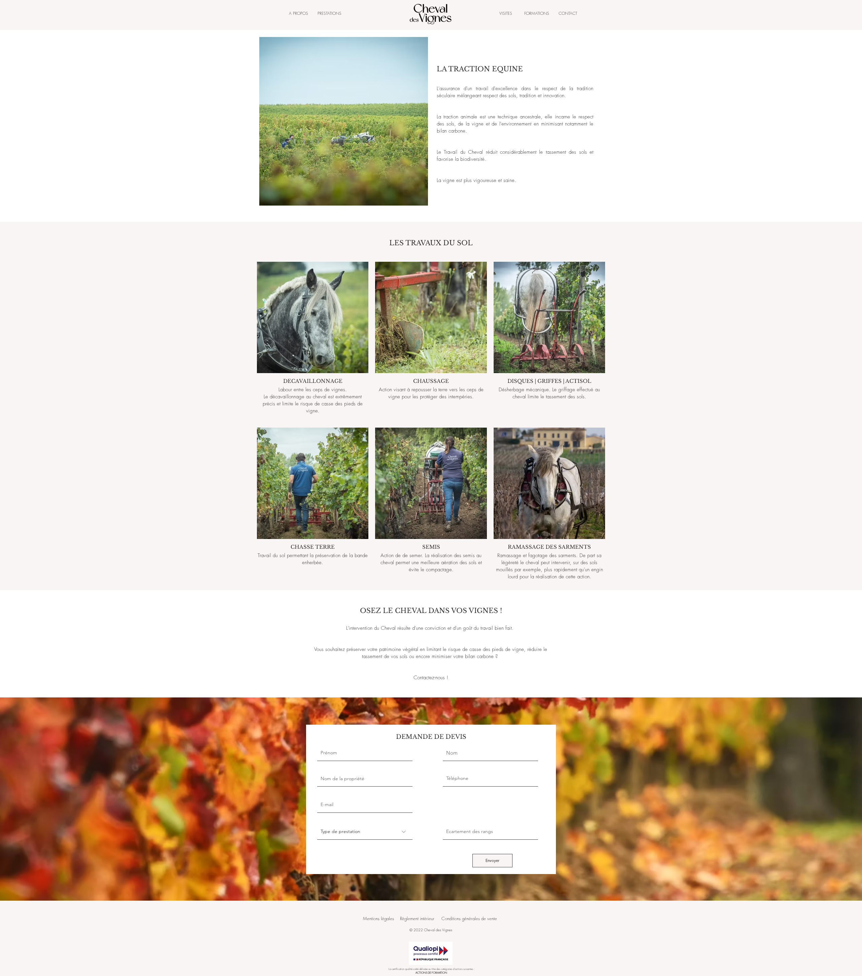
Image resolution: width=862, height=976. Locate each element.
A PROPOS (298, 13)
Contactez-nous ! (430, 677)
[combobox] (364, 778)
